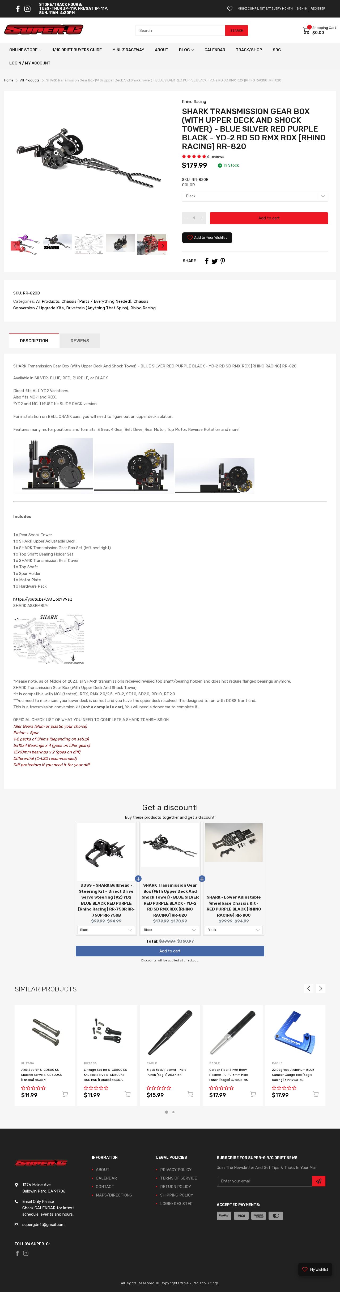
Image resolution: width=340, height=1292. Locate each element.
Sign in (302, 8)
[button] (194, 156)
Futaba (27, 1063)
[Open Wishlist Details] (229, 8)
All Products (47, 301)
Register (318, 8)
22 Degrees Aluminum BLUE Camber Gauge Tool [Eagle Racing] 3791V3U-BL (293, 1074)
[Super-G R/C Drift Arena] (44, 30)
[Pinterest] (222, 261)
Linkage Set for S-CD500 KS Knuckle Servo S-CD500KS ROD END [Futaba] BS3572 (105, 1074)
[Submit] (318, 1181)
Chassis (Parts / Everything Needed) (96, 301)
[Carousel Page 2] (173, 1112)
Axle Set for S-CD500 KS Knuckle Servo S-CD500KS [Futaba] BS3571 (41, 1074)
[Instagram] (27, 9)
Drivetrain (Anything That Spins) (96, 308)
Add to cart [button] (170, 948)
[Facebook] (18, 9)
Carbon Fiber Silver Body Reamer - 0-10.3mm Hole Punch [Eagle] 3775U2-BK (228, 1074)
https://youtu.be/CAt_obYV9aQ (42, 599)
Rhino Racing (194, 101)
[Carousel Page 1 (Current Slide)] (166, 1112)
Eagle (152, 1063)
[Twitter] (214, 261)
